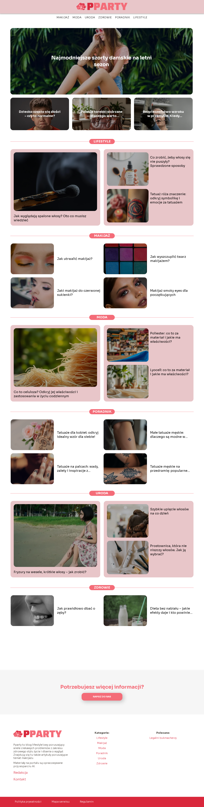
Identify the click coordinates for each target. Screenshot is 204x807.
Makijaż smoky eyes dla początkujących (169, 293)
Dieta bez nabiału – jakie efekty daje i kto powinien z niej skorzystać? (171, 611)
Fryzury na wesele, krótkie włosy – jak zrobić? (50, 572)
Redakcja (20, 773)
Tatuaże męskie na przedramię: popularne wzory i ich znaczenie (168, 469)
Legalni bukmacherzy (163, 738)
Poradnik (122, 17)
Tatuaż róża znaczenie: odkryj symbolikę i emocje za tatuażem (168, 198)
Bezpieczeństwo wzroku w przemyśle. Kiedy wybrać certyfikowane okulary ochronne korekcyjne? (163, 114)
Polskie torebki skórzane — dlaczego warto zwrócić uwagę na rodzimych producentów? (101, 114)
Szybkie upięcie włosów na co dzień (169, 511)
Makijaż (63, 17)
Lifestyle (140, 17)
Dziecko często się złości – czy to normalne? (40, 114)
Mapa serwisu (61, 801)
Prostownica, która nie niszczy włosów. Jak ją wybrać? (168, 550)
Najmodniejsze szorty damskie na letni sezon (101, 61)
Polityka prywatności (28, 801)
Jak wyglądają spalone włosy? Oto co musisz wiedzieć (50, 218)
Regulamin (87, 801)
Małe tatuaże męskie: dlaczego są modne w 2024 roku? (167, 435)
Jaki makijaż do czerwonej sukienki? (78, 293)
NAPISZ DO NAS (102, 696)
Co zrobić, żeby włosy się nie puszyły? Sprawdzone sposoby (170, 162)
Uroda (90, 17)
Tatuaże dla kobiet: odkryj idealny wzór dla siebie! (77, 435)
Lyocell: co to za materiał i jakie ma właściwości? (170, 372)
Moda (77, 17)
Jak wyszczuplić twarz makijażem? (168, 259)
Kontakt (19, 779)
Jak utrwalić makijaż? (74, 259)
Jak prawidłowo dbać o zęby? (76, 611)
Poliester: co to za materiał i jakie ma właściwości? (165, 337)
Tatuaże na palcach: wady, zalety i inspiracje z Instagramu (77, 469)
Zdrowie (105, 17)
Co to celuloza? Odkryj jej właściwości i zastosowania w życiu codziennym (46, 394)
